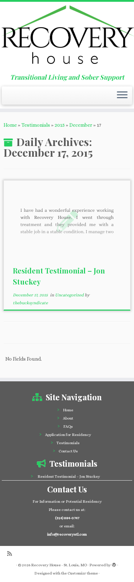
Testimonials (35, 125)
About (68, 418)
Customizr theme (83, 573)
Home (10, 125)
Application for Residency (68, 434)
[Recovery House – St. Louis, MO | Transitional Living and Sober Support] (67, 37)
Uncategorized (70, 294)
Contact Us (68, 451)
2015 (60, 125)
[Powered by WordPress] (113, 563)
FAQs (68, 426)
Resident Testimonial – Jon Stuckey (69, 476)
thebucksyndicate (30, 302)
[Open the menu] (122, 95)
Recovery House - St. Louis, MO (59, 565)
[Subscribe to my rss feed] (11, 554)
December (80, 125)
